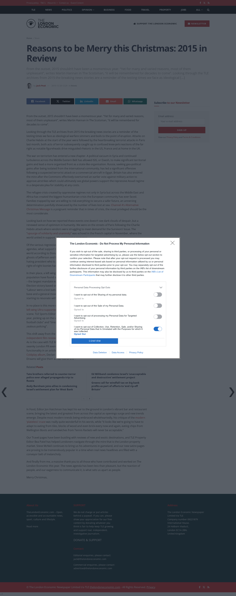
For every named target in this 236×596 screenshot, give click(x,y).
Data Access (118, 352)
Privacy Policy (136, 352)
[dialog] (118, 298)
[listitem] (118, 287)
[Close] (173, 244)
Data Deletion (100, 352)
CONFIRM (95, 341)
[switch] (158, 294)
